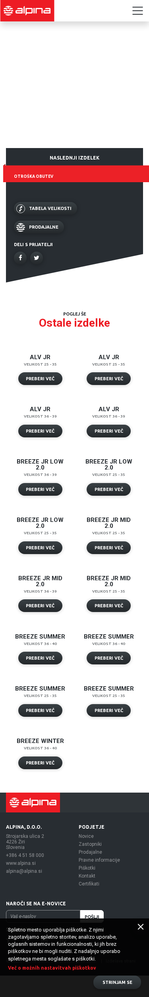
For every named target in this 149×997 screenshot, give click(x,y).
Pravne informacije (99, 860)
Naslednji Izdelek (74, 157)
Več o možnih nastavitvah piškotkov (52, 967)
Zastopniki (90, 844)
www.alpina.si (21, 863)
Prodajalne (90, 852)
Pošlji (92, 916)
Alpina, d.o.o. (24, 827)
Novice (86, 836)
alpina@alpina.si (24, 871)
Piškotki (87, 868)
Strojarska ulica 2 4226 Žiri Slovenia (25, 841)
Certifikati (89, 884)
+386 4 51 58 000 (25, 855)
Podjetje (91, 827)
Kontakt (87, 876)
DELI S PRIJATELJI (33, 244)
